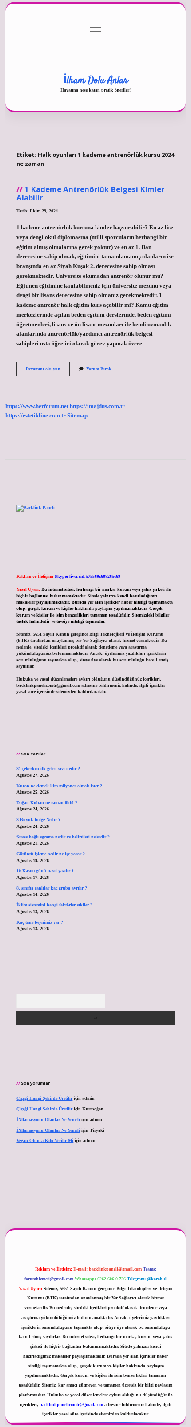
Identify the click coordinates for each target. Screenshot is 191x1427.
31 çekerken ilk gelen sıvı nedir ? (48, 768)
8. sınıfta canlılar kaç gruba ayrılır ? (51, 888)
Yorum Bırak (98, 368)
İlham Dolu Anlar (96, 80)
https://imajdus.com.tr (97, 406)
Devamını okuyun (48, 371)
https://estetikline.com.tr (35, 416)
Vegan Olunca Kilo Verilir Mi (44, 1140)
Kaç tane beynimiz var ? (39, 922)
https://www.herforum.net (36, 406)
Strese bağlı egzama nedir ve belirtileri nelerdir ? (63, 836)
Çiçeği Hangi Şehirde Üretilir (44, 1098)
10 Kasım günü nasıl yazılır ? (45, 870)
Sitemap (77, 416)
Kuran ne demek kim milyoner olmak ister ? (59, 785)
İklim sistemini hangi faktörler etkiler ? (54, 904)
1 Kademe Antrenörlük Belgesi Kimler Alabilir (90, 193)
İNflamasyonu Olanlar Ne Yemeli (48, 1119)
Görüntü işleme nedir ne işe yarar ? (50, 853)
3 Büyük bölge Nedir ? (38, 819)
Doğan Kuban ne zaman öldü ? (46, 802)
